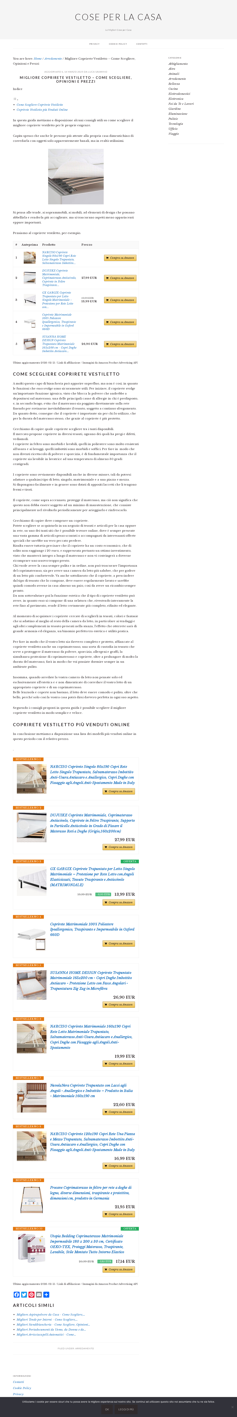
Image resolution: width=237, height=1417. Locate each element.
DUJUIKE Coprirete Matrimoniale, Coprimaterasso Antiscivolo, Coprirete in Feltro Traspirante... (59, 278)
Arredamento (84, 1348)
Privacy (18, 1394)
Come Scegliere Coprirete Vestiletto (40, 104)
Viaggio (173, 133)
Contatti (18, 1382)
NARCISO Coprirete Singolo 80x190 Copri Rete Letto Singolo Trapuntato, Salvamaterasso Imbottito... (59, 258)
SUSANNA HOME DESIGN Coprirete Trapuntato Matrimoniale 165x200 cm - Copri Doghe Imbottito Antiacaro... (59, 344)
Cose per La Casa (118, 17)
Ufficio (173, 129)
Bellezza (174, 84)
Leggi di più (126, 1409)
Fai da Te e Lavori (181, 104)
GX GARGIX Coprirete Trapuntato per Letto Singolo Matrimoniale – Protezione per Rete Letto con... (57, 300)
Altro (171, 69)
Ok (107, 1409)
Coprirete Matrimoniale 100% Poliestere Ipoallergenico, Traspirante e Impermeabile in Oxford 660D (59, 322)
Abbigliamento (178, 64)
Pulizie (173, 119)
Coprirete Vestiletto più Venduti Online (42, 109)
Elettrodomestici (179, 94)
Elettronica (175, 99)
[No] (232, 1407)
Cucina (173, 89)
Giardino (174, 109)
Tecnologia (175, 124)
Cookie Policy (22, 1388)
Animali (173, 74)
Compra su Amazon (122, 258)
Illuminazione (177, 114)
